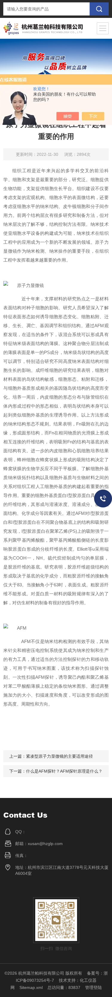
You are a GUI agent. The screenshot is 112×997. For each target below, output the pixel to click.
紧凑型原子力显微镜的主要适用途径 (59, 756)
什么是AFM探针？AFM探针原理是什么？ (64, 771)
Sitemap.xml (31, 987)
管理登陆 (93, 987)
